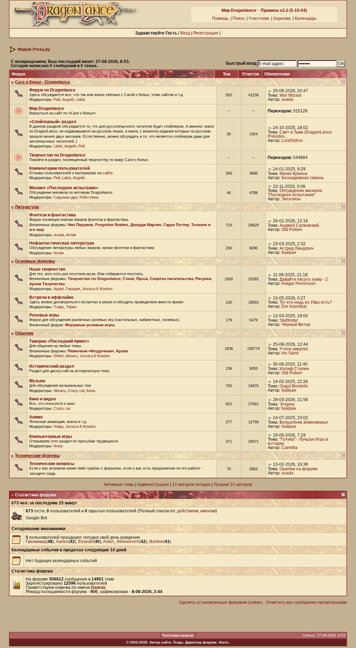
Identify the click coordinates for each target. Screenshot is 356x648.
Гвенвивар (36, 541)
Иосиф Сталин (294, 368)
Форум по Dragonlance (52, 90)
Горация (73, 289)
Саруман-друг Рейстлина (76, 197)
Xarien (62, 541)
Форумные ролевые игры (89, 325)
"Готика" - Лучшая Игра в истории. (298, 441)
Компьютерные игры (50, 436)
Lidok (80, 99)
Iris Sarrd (290, 353)
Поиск (238, 18)
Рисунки (203, 279)
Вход (185, 33)
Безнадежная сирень (303, 177)
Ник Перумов (80, 225)
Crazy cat (76, 391)
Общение (24, 333)
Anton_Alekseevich (121, 541)
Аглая (71, 235)
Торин (71, 307)
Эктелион (291, 199)
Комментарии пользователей (59, 168)
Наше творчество (47, 269)
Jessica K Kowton (97, 289)
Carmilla (290, 447)
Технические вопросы (51, 463)
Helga (58, 426)
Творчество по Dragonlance (57, 155)
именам (208, 511)
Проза (142, 279)
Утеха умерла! (294, 348)
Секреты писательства (171, 279)
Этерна (287, 404)
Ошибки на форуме (299, 468)
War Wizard (290, 95)
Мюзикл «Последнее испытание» (63, 187)
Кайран (289, 252)
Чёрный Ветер (296, 324)
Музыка (37, 380)
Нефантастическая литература (61, 243)
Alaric (224, 642)
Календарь (305, 18)
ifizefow (156, 541)
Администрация (153, 484)
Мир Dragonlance (238, 10)
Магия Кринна (293, 173)
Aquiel (59, 289)
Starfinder (289, 320)
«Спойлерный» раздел (52, 121)
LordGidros (292, 140)
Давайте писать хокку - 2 (304, 279)
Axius (91, 391)
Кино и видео (42, 399)
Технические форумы (37, 455)
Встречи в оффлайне (51, 297)
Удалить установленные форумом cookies (220, 602)
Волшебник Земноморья (304, 422)
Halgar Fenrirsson (299, 283)
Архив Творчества (47, 284)
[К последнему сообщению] (270, 90)
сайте (108, 173)
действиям (187, 511)
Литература (27, 207)
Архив (122, 351)
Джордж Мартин (145, 225)
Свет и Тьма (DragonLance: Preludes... (300, 134)
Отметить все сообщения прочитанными (306, 602)
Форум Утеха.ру (33, 49)
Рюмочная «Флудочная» (91, 351)
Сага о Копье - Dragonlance (42, 82)
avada (287, 99)
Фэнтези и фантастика (52, 215)
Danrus (98, 587)
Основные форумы (35, 261)
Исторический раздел (51, 366)
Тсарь (59, 307)
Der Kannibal (294, 306)
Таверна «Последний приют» (59, 341)
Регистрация (205, 33)
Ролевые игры (44, 315)
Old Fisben (292, 229)
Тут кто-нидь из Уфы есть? (306, 302)
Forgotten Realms (111, 225)
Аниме (36, 417)
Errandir (86, 541)
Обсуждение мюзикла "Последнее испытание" (295, 192)
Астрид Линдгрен (297, 248)
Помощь (220, 18)
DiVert (59, 356)
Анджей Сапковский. (300, 225)
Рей (57, 99)
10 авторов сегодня (191, 484)
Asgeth (68, 99)
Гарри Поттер (176, 225)
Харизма (282, 18)
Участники (259, 18)
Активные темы (119, 484)
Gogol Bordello (294, 386)
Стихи (128, 279)
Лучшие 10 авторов (233, 484)
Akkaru (71, 356)
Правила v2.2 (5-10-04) (284, 10)
